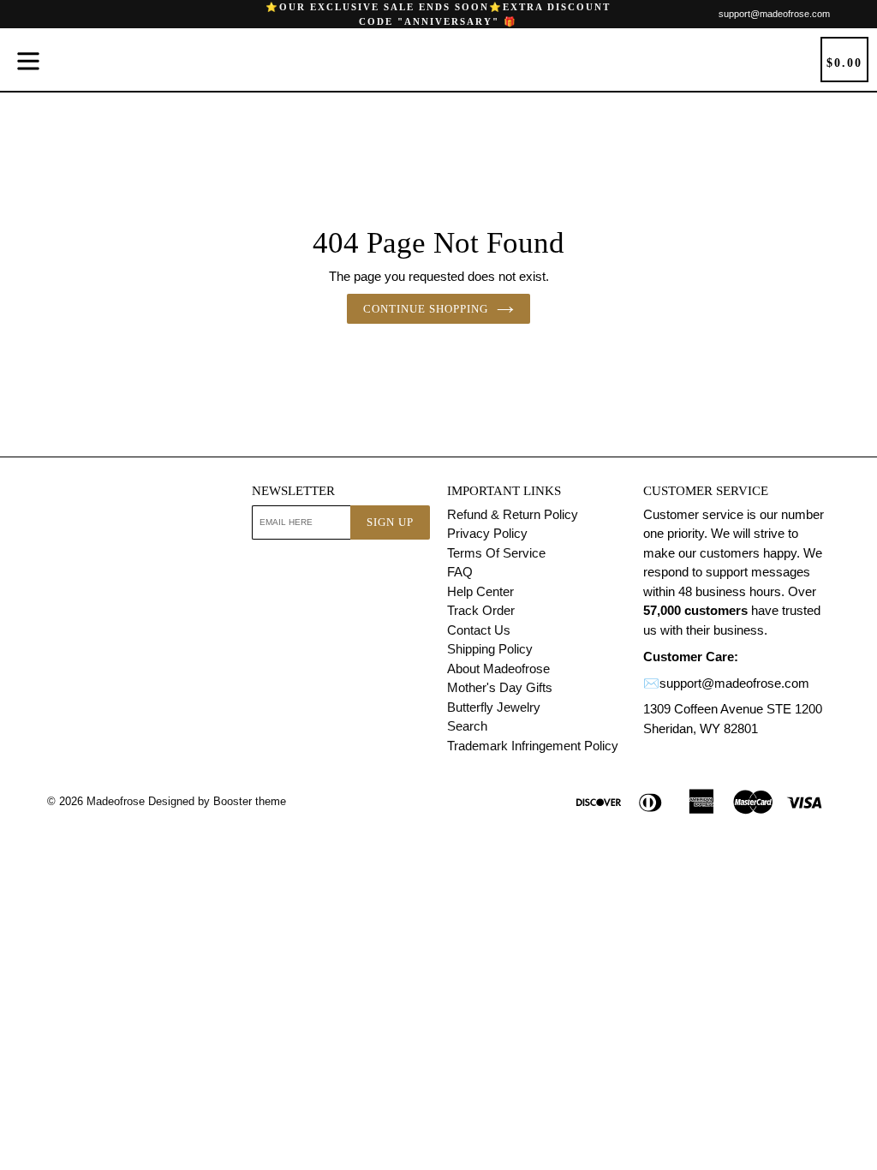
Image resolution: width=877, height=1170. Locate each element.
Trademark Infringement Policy (532, 745)
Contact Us (478, 630)
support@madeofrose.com (774, 14)
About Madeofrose (498, 668)
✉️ (651, 683)
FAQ (460, 571)
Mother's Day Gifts (499, 687)
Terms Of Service (496, 553)
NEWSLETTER (293, 491)
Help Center (480, 591)
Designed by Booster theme (217, 801)
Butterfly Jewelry (493, 707)
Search (467, 726)
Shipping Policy (490, 649)
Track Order (481, 610)
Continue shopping (426, 308)
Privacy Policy (487, 533)
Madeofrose (116, 801)
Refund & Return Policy (512, 514)
